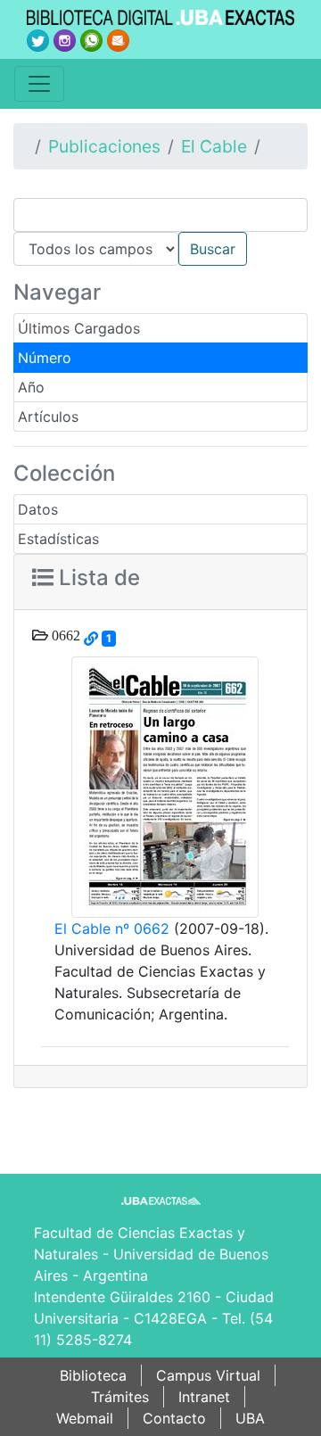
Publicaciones (104, 146)
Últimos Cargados (79, 328)
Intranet (204, 1397)
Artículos (48, 416)
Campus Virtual (208, 1375)
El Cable (214, 146)
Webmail (84, 1418)
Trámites (120, 1397)
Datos (38, 509)
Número (44, 358)
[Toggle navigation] (39, 84)
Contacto (174, 1418)
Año (31, 387)
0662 (64, 635)
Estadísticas (58, 539)
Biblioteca (93, 1375)
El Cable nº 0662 (111, 928)
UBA (250, 1418)
